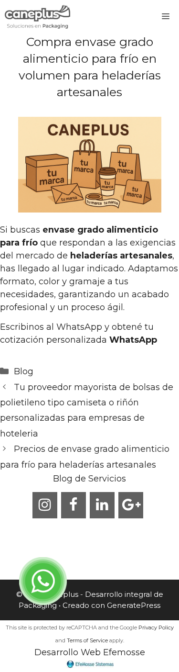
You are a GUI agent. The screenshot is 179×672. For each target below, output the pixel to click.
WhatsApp (133, 340)
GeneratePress (133, 605)
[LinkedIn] (102, 505)
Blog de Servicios (89, 478)
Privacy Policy (156, 627)
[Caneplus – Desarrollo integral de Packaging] (37, 17)
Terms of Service (87, 640)
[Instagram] (44, 505)
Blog (23, 371)
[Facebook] (73, 505)
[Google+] (130, 505)
